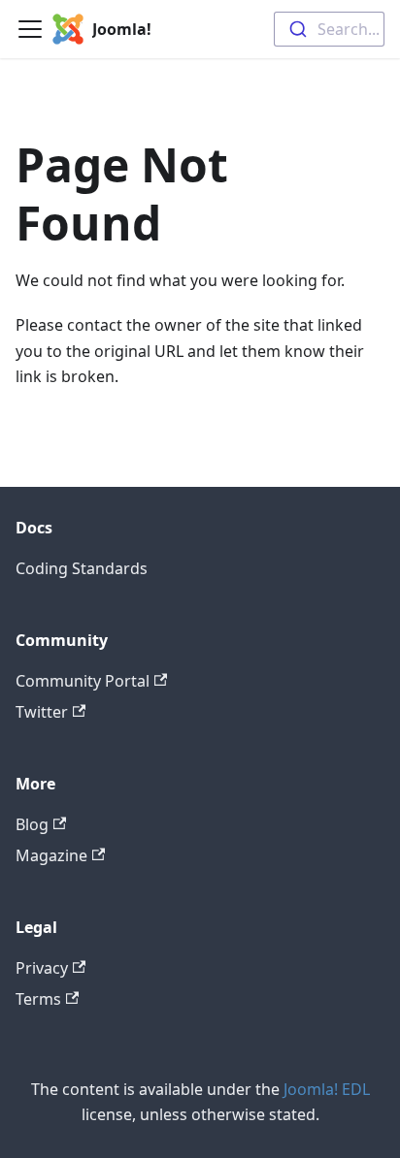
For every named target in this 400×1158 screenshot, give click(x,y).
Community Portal (83, 681)
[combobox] (329, 29)
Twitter (42, 712)
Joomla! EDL (326, 1089)
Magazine (51, 855)
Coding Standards (82, 568)
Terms (38, 999)
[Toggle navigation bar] (30, 29)
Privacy (42, 968)
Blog (32, 824)
